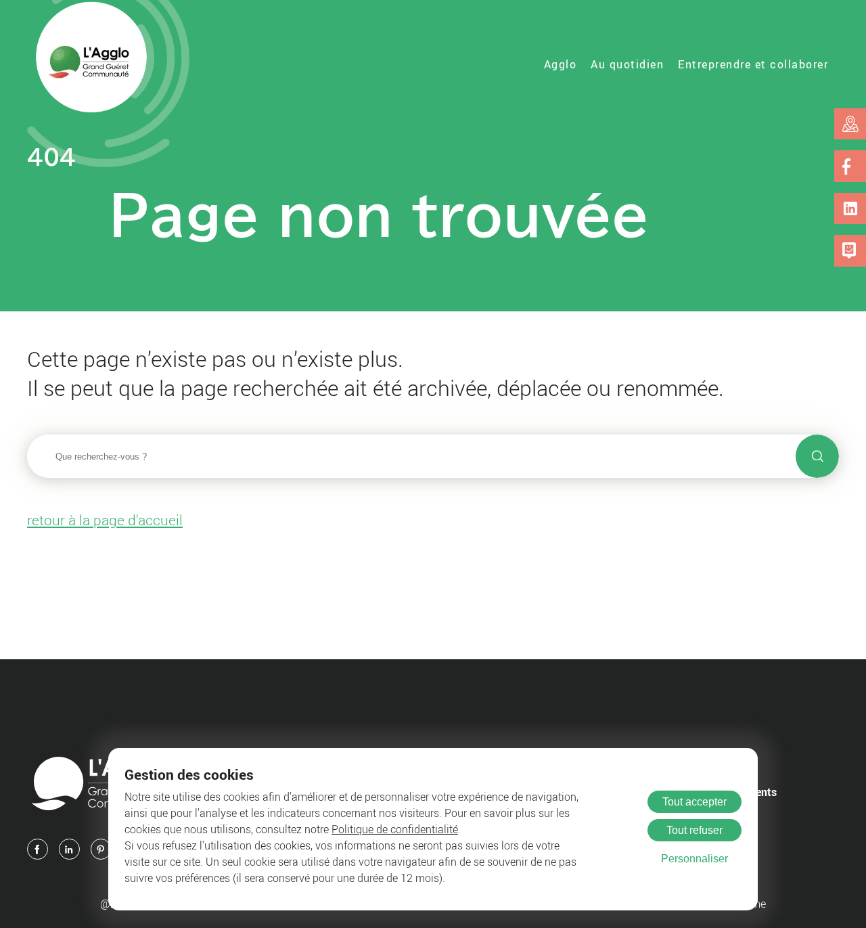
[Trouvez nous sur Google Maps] (850, 124)
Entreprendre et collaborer (753, 64)
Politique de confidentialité (395, 829)
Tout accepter (694, 802)
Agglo (560, 64)
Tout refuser (694, 830)
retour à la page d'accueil (105, 519)
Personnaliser (694, 858)
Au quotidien (627, 64)
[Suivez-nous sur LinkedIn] (850, 208)
